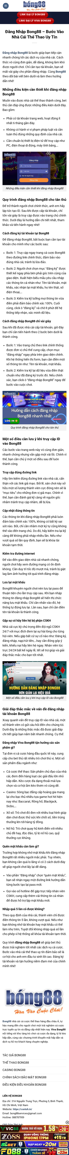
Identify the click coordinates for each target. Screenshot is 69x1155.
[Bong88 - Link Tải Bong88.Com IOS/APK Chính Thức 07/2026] (34, 6)
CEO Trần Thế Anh (13, 1124)
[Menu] (6, 6)
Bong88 (7, 1021)
